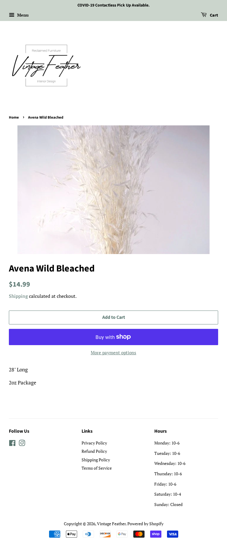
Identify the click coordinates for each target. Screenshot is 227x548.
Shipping (18, 296)
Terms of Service (97, 468)
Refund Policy (94, 451)
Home (14, 117)
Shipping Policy (96, 460)
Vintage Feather (111, 523)
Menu (22, 15)
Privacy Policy (94, 443)
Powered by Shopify (145, 523)
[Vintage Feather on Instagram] (22, 444)
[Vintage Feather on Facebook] (12, 444)
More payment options (113, 352)
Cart (213, 15)
